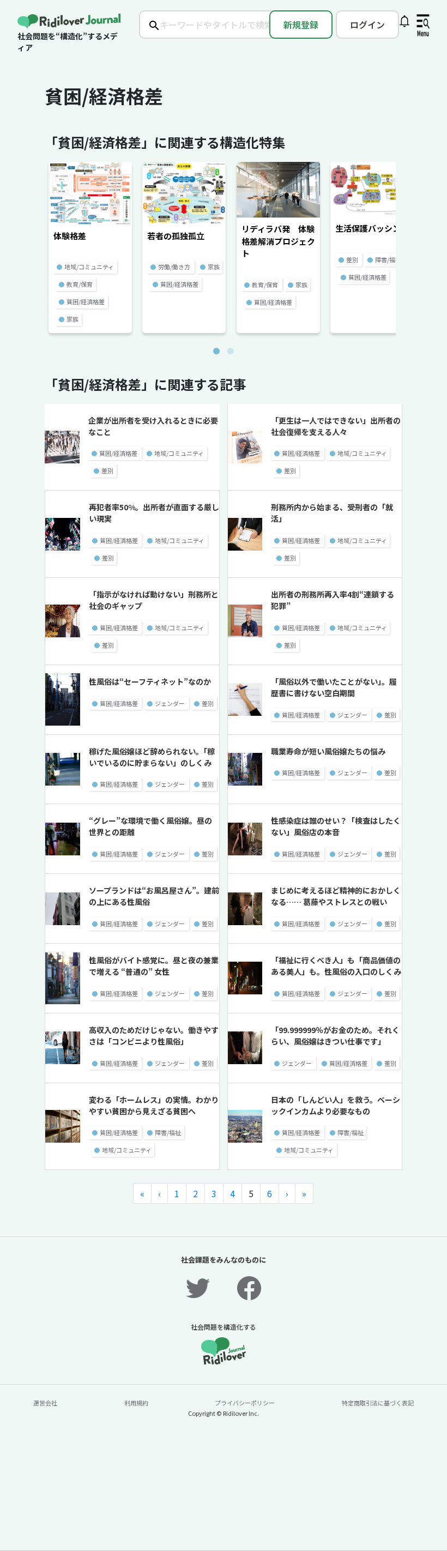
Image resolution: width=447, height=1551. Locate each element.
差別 (352, 259)
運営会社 (45, 1402)
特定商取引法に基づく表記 (378, 1402)
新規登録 (300, 24)
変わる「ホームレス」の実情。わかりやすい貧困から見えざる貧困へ (154, 1105)
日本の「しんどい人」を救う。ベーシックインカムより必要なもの (335, 1105)
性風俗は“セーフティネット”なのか (150, 681)
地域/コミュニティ (89, 266)
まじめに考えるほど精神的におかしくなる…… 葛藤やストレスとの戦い (336, 896)
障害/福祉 (388, 259)
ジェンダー (170, 703)
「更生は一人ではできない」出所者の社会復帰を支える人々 (336, 426)
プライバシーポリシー (245, 1402)
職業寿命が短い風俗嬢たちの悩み (328, 751)
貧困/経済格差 (86, 301)
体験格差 (69, 236)
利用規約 (136, 1402)
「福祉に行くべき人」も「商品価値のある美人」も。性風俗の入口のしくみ (336, 966)
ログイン (367, 24)
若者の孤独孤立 (175, 236)
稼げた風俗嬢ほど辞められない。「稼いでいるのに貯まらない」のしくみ (152, 757)
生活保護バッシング (372, 228)
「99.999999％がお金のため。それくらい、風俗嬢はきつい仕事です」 (335, 1035)
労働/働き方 (174, 266)
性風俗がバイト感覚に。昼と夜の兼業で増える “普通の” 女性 (154, 966)
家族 (72, 319)
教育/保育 (80, 284)
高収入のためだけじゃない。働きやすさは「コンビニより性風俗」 (154, 1035)
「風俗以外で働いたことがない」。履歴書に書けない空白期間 (334, 687)
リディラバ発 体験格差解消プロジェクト (278, 241)
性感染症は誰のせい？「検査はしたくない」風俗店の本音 (336, 826)
